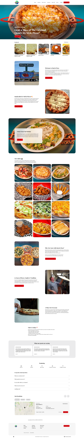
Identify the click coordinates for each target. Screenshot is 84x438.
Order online (66, 412)
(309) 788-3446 (48, 407)
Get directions (65, 403)
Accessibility (32, 432)
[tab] (17, 400)
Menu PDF (53, 2)
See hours (60, 412)
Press (41, 428)
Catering (38, 2)
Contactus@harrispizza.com (50, 408)
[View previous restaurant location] (65, 396)
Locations (48, 2)
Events (25, 428)
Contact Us (34, 428)
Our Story (41, 426)
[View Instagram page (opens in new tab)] (13, 436)
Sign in (61, 2)
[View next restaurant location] (68, 396)
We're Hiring (44, 2)
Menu (35, 2)
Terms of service (26, 432)
